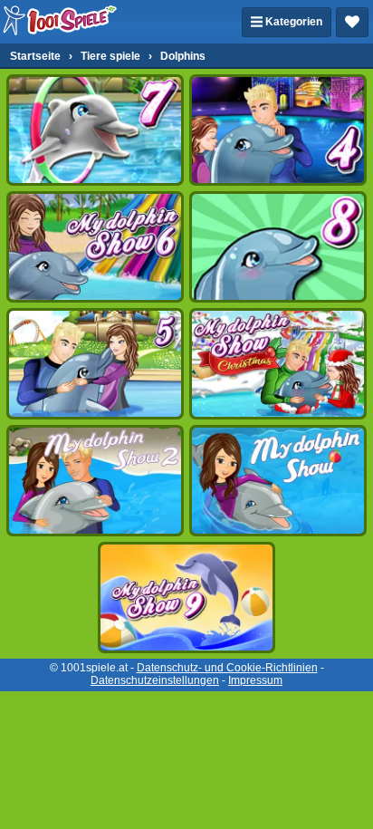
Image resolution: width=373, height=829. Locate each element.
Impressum (255, 680)
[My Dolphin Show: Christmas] (278, 363)
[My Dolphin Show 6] (95, 247)
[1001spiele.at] (60, 22)
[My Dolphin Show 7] (95, 130)
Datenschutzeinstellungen (155, 680)
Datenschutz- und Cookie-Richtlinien (227, 667)
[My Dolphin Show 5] (95, 363)
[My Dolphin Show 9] (186, 597)
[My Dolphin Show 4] (278, 130)
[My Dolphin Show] (278, 480)
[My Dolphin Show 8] (278, 247)
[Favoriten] (352, 22)
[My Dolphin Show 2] (95, 480)
